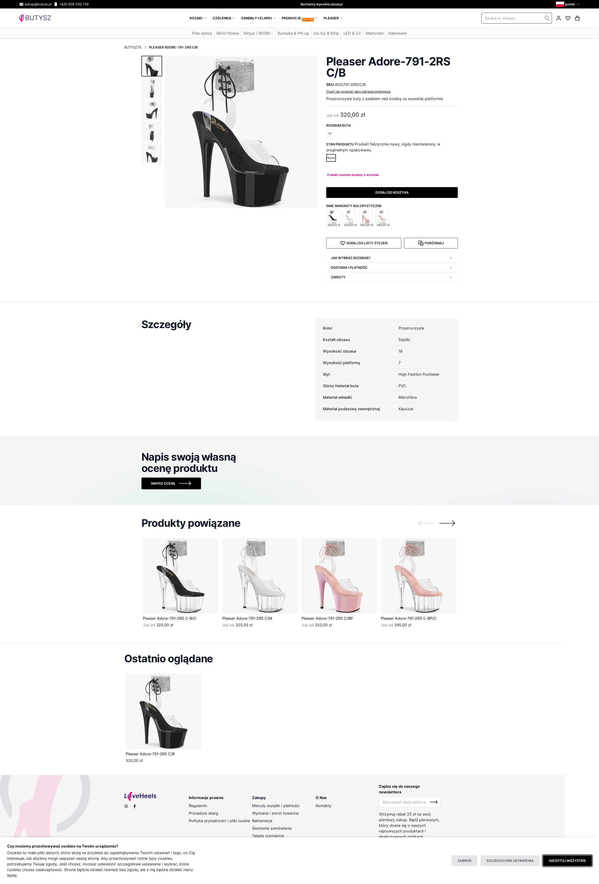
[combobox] (516, 18)
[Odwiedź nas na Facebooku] (135, 806)
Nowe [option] (331, 158)
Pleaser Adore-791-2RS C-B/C (169, 618)
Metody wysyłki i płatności (276, 805)
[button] (568, 4)
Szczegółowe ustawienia (510, 861)
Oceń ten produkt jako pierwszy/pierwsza (358, 91)
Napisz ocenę (163, 483)
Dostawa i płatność (349, 267)
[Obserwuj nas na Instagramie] (126, 806)
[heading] (299, 324)
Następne (447, 523)
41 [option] (330, 133)
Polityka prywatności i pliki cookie (219, 820)
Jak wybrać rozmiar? (350, 258)
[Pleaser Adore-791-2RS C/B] (163, 711)
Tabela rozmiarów (268, 835)
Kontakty (323, 805)
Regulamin (198, 805)
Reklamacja (262, 820)
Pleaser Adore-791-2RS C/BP (327, 618)
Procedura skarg (203, 813)
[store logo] (35, 18)
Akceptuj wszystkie (567, 861)
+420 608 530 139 (74, 4)
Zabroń (464, 861)
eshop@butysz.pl (38, 4)
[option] (332, 216)
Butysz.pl (133, 47)
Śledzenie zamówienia (272, 828)
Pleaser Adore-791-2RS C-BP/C (409, 618)
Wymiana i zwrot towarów (275, 813)
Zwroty (338, 277)
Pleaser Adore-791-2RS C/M (247, 618)
